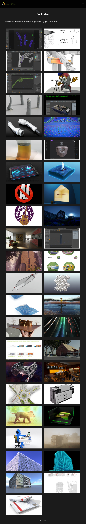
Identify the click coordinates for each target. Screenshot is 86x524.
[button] (43, 520)
